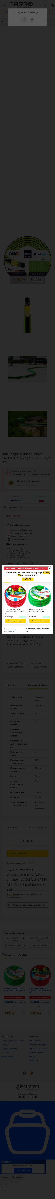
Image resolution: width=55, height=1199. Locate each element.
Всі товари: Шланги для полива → (38, 630)
